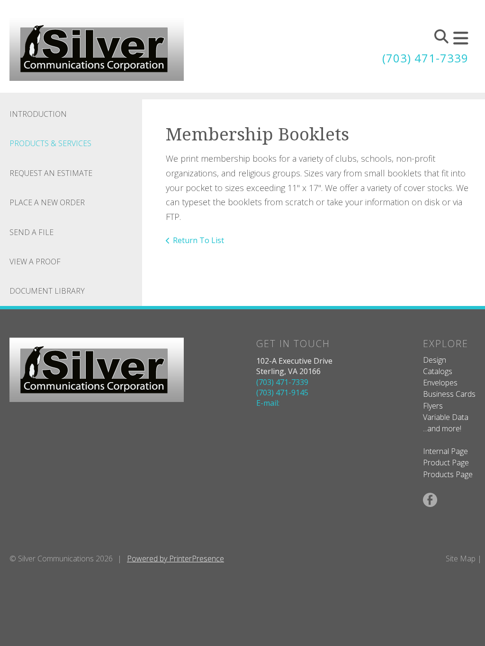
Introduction (38, 114)
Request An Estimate (50, 173)
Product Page (446, 462)
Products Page (448, 474)
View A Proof (35, 261)
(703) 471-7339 (425, 58)
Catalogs (437, 371)
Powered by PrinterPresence (175, 558)
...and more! (442, 428)
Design (434, 360)
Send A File (31, 232)
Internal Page (445, 451)
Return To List (198, 240)
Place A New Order (47, 202)
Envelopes (440, 382)
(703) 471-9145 (282, 392)
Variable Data (445, 417)
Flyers (433, 406)
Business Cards (449, 394)
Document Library (47, 291)
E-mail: (267, 403)
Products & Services (50, 143)
